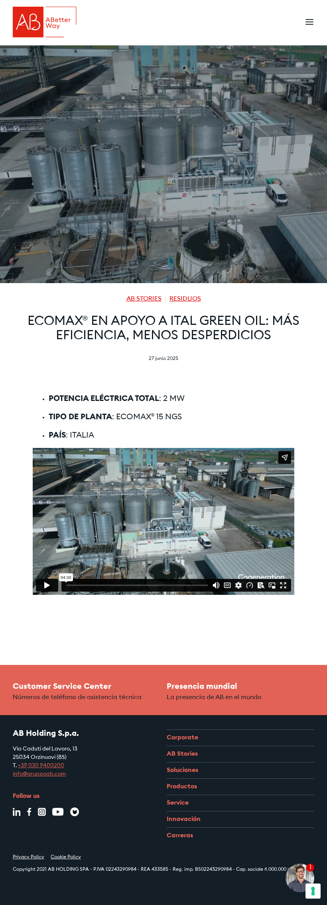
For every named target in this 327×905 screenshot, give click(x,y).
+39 (23, 766)
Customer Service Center (62, 687)
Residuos (185, 299)
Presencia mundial (202, 687)
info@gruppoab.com (39, 774)
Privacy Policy (28, 857)
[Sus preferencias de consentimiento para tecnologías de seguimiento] (313, 891)
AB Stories (144, 299)
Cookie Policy (66, 857)
